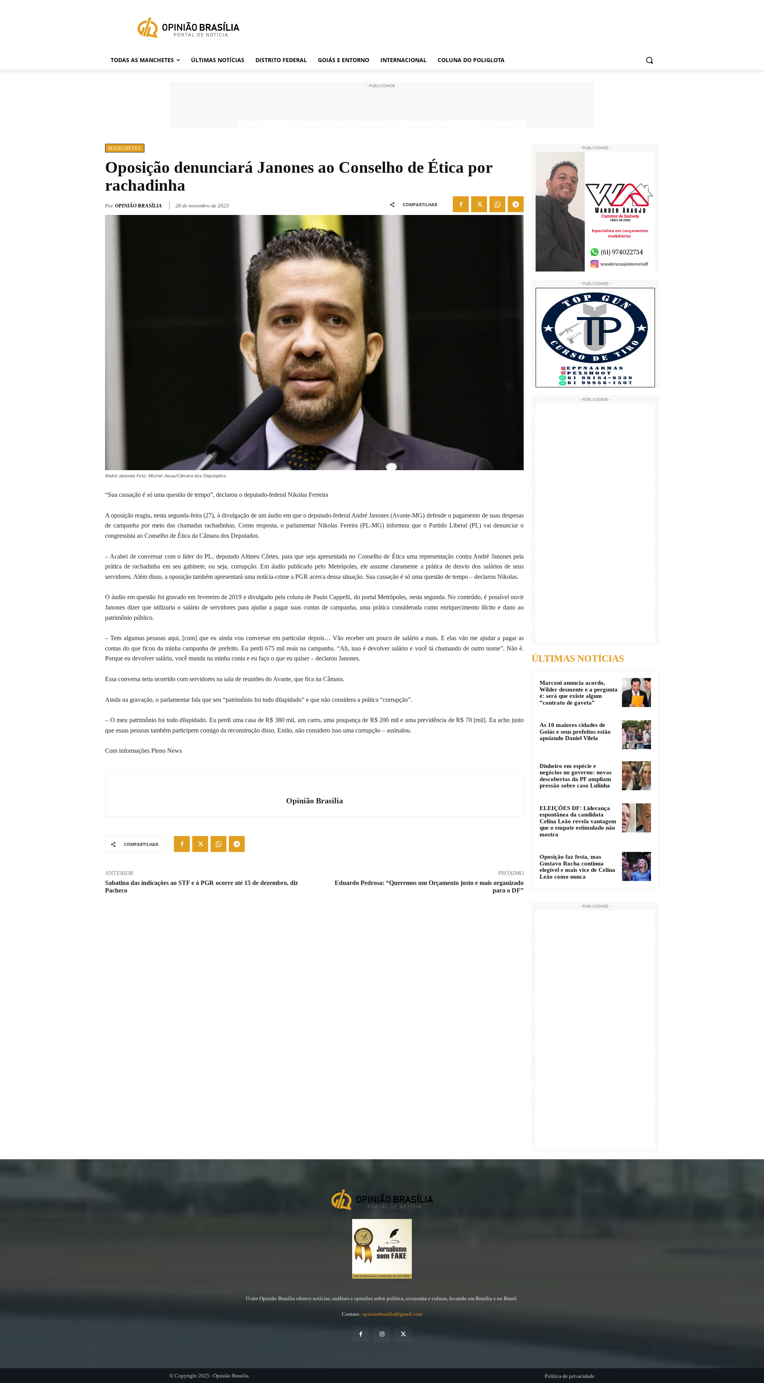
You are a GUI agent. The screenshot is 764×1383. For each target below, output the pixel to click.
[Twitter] (479, 204)
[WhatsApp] (497, 204)
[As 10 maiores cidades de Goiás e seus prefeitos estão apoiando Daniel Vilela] (636, 734)
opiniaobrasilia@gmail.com (392, 1314)
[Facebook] (461, 204)
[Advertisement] (382, 108)
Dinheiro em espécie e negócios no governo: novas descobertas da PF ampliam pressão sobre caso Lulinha (576, 776)
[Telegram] (516, 204)
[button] (649, 60)
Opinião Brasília (138, 206)
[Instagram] (382, 1334)
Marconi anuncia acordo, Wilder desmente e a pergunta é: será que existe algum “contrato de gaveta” (579, 693)
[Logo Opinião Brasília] (188, 29)
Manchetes (124, 148)
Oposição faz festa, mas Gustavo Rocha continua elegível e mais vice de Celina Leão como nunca (577, 867)
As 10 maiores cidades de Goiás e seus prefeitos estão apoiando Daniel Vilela (575, 731)
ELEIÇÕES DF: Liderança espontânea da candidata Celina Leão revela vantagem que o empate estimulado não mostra (578, 821)
